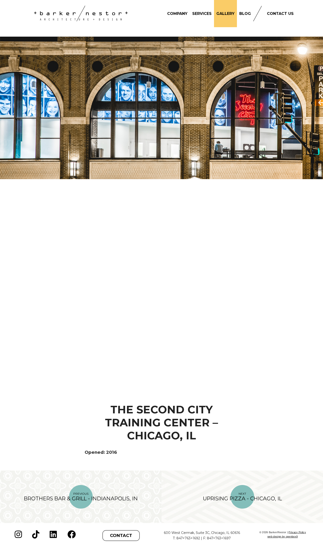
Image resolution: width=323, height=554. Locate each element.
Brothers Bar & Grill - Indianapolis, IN (81, 497)
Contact (121, 535)
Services (202, 13)
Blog (245, 13)
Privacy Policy (297, 532)
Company (177, 13)
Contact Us (280, 13)
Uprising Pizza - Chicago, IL (242, 497)
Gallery (225, 13)
